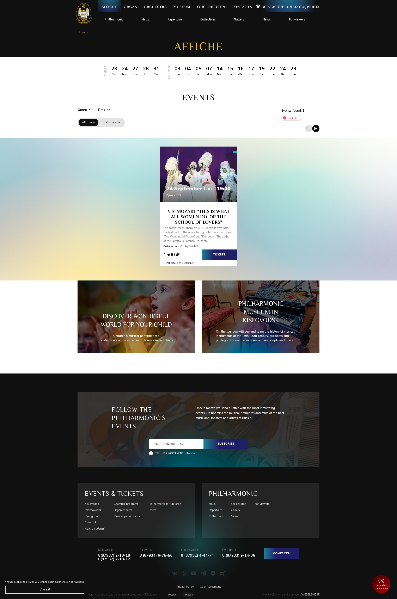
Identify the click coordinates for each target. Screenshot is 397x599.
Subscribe (226, 444)
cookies (18, 581)
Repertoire (174, 19)
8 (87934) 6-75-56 (156, 555)
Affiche (109, 7)
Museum (181, 7)
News (267, 19)
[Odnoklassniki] (184, 573)
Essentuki (91, 522)
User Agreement (210, 587)
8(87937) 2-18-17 (114, 559)
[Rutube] (222, 573)
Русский (172, 594)
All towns (88, 122)
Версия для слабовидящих (291, 7)
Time (101, 109)
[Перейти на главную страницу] (85, 13)
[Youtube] (193, 573)
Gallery (239, 19)
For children (211, 7)
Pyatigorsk (91, 516)
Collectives (208, 19)
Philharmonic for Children (164, 504)
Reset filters (293, 118)
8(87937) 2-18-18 (114, 555)
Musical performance (127, 516)
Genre (82, 109)
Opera (152, 510)
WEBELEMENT (310, 595)
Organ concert (123, 510)
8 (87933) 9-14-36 (238, 555)
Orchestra (155, 7)
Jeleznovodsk (93, 510)
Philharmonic (113, 19)
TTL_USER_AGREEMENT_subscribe (175, 453)
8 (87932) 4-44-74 (197, 555)
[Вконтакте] (174, 573)
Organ (130, 7)
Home (81, 32)
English (189, 594)
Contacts (242, 7)
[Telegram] (203, 573)
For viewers (297, 19)
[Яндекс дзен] (213, 573)
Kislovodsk (113, 122)
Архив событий (95, 529)
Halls (145, 19)
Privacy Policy (185, 587)
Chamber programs (126, 504)
